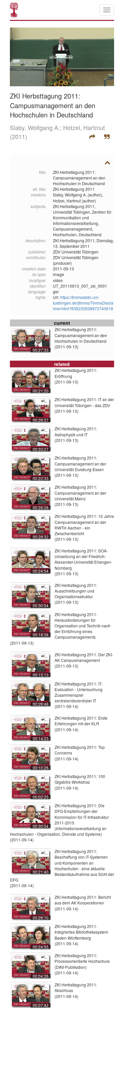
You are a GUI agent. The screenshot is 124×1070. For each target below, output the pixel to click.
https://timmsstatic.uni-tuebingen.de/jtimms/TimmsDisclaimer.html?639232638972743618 (83, 302)
